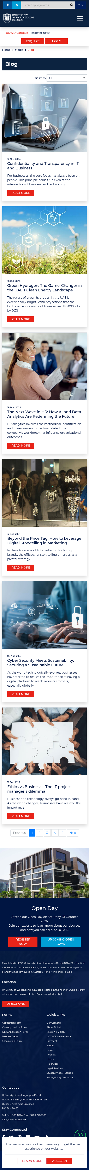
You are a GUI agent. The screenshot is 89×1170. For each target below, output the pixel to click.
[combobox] (67, 78)
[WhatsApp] (80, 1135)
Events (50, 1045)
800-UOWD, (19, 1115)
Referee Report (10, 1036)
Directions (15, 1004)
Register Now (23, 942)
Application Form (12, 1022)
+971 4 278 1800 (37, 1115)
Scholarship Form (12, 1041)
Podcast (51, 1054)
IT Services (52, 1063)
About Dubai (54, 1027)
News (50, 1050)
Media (19, 49)
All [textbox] (50, 78)
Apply (56, 41)
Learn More (32, 1161)
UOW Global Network (59, 1036)
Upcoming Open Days (61, 942)
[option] (44, 32)
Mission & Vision (56, 1031)
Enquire (33, 41)
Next (73, 833)
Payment (52, 1041)
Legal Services (55, 1068)
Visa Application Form (14, 1027)
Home (6, 49)
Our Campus (54, 1022)
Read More (21, 193)
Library (50, 1059)
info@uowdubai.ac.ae (14, 1119)
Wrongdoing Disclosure (60, 1077)
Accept (61, 1161)
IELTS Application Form (15, 1031)
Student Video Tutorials (60, 1072)
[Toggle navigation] (80, 18)
